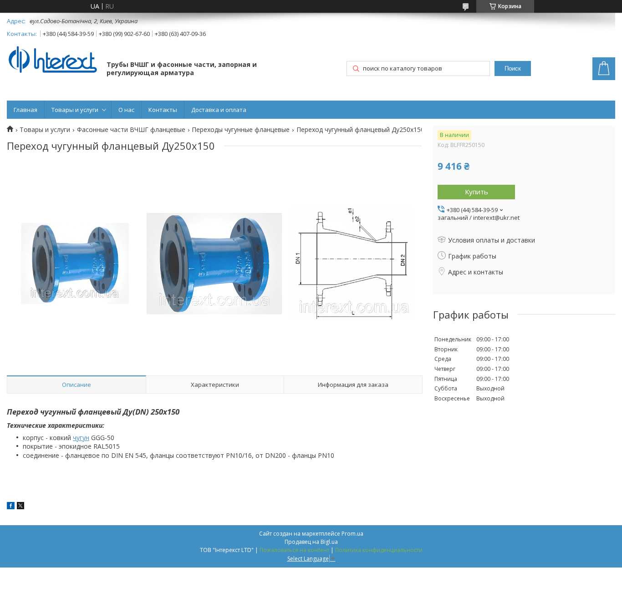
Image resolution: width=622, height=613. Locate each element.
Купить (476, 191)
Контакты (162, 110)
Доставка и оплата (218, 110)
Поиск (513, 68)
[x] (20, 506)
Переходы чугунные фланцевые (241, 130)
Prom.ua (352, 533)
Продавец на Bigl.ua (311, 542)
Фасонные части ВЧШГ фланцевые (131, 130)
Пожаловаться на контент (294, 550)
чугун (81, 437)
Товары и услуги (74, 110)
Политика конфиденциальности (379, 550)
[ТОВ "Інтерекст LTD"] (52, 60)
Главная (25, 110)
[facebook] (11, 506)
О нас (126, 110)
